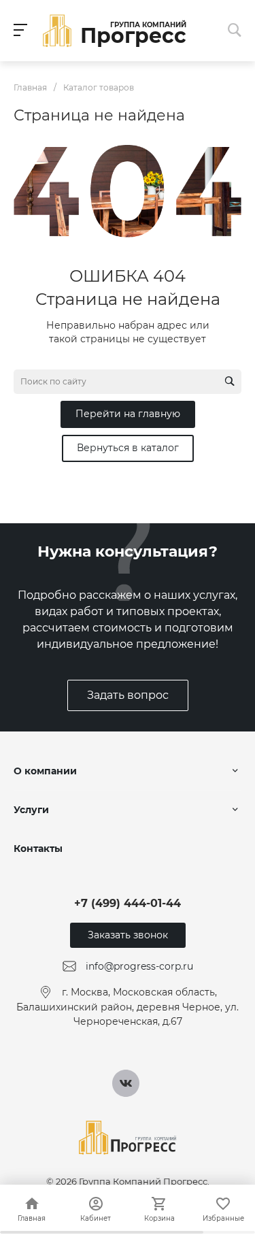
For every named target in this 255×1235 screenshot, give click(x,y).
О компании (45, 771)
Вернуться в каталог (128, 448)
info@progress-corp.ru (139, 966)
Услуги (31, 810)
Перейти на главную (127, 414)
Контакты (38, 848)
